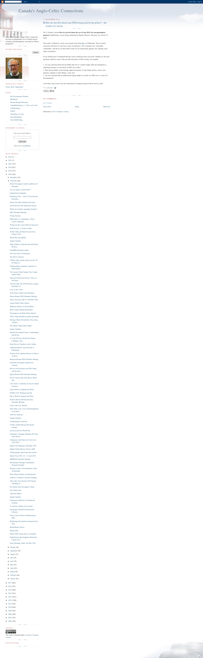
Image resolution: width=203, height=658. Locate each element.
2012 (10, 600)
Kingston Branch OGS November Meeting (24, 359)
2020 (10, 167)
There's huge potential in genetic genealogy (24, 316)
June (12, 561)
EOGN (12, 111)
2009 (10, 610)
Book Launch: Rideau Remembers (21, 310)
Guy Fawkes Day (15, 490)
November (13, 181)
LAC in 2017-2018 (16, 289)
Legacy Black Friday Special (19, 303)
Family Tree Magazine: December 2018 (23, 446)
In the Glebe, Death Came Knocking (22, 293)
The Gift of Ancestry (17, 257)
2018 (10, 174)
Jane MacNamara (16, 117)
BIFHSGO (14, 99)
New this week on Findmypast (20, 253)
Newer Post (47, 106)
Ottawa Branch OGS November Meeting (23, 296)
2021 (10, 164)
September (14, 551)
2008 (10, 614)
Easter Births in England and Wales (22, 389)
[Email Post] (55, 87)
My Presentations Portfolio (19, 96)
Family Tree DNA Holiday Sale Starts (22, 202)
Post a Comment (47, 103)
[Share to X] (49, 91)
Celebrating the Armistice (18, 421)
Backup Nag (14, 530)
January (13, 578)
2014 (10, 593)
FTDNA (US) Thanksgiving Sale (21, 393)
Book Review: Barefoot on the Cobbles (23, 344)
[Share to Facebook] (51, 91)
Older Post (106, 106)
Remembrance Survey (17, 527)
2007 (10, 617)
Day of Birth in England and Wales (22, 396)
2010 (10, 607)
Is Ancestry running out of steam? (21, 506)
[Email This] (44, 91)
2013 (10, 597)
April (12, 568)
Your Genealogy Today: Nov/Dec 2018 (23, 543)
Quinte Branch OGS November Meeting (23, 374)
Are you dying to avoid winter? (20, 190)
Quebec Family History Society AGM (22, 449)
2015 (10, 590)
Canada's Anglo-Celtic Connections (51, 10)
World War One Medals (18, 237)
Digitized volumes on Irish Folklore (22, 306)
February (13, 575)
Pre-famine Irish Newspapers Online (22, 487)
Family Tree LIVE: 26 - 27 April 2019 (23, 456)
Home (77, 106)
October (13, 547)
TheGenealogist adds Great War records (23, 452)
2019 (10, 171)
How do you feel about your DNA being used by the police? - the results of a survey (76, 24)
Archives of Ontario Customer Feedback (23, 477)
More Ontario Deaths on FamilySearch (23, 474)
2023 (10, 157)
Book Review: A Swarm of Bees (21, 228)
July (12, 558)
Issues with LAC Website (18, 405)
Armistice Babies (15, 493)
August (13, 554)
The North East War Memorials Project (23, 205)
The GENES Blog (16, 120)
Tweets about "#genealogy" (15, 87)
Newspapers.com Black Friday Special (23, 313)
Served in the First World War (20, 430)
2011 (10, 604)
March (12, 571)
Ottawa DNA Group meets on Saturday (23, 534)
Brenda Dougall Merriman (19, 102)
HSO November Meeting (18, 212)
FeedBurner (27, 146)
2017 (10, 583)
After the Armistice (16, 414)
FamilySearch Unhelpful (18, 193)
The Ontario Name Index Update (21, 326)
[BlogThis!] (46, 91)
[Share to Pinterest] (53, 91)
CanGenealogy (15, 108)
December (13, 177)
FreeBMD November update (19, 250)
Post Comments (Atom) (61, 111)
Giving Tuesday (15, 216)
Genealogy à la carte (17, 114)
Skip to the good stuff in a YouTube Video (24, 299)
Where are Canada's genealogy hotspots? (23, 209)
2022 (10, 160)
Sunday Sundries (15, 241)
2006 (10, 621)
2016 (10, 586)
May (12, 564)
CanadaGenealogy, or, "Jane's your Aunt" (24, 105)
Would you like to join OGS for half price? (24, 225)
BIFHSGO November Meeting (20, 459)
